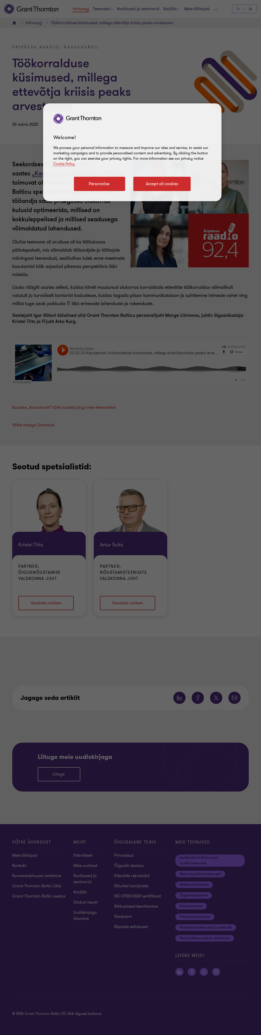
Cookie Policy (64, 163)
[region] (132, 152)
